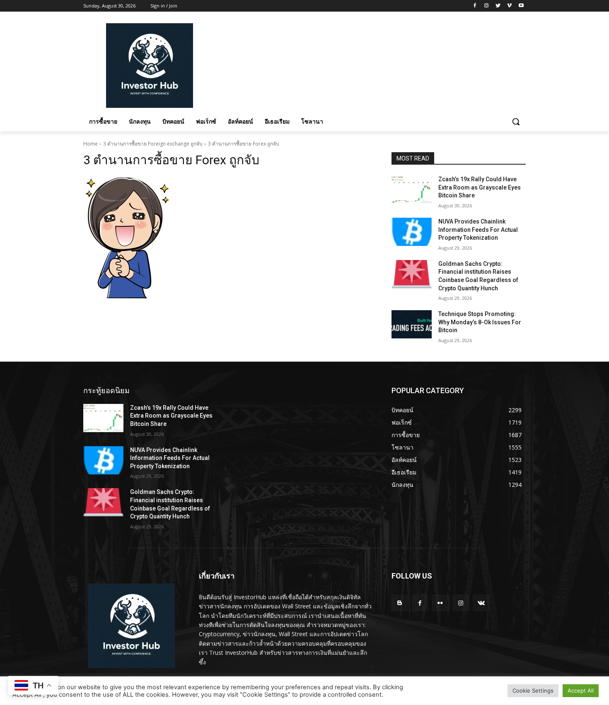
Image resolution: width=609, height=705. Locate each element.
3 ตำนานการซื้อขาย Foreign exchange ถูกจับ (153, 143)
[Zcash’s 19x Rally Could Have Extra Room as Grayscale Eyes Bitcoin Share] (412, 189)
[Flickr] (440, 603)
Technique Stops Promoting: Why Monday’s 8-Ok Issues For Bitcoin (479, 322)
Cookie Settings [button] (532, 690)
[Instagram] (486, 6)
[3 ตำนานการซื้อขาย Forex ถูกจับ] (227, 238)
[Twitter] (498, 6)
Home (90, 143)
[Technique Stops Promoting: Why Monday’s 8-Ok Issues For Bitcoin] (412, 324)
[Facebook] (475, 6)
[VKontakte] (481, 603)
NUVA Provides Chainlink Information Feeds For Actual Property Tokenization (478, 229)
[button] (516, 121)
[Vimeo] (509, 6)
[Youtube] (521, 6)
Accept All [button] (581, 690)
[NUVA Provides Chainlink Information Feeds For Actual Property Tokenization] (412, 232)
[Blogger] (400, 603)
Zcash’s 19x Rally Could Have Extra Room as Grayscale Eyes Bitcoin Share (479, 187)
